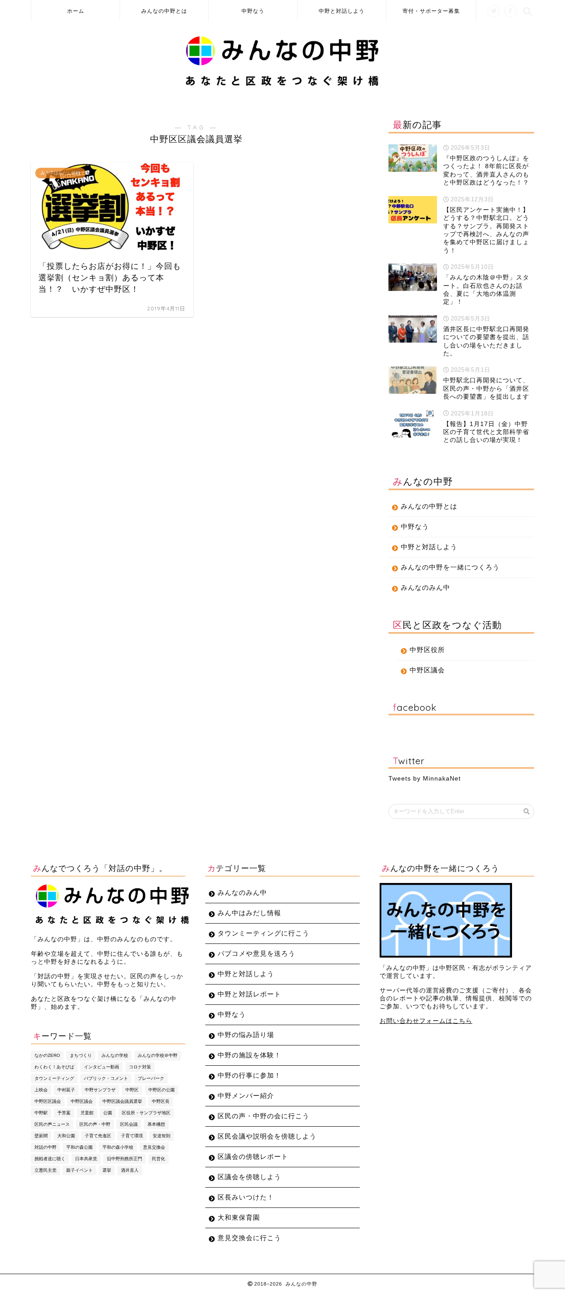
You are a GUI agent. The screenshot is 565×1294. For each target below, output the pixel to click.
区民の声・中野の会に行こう (263, 1116)
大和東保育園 (239, 1217)
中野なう (252, 11)
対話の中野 (45, 1147)
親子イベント (79, 1170)
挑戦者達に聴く (49, 1158)
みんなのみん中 (425, 587)
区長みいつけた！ (246, 1197)
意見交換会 (154, 1147)
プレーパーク (151, 1078)
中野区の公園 (161, 1089)
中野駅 (41, 1112)
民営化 (158, 1158)
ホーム (75, 11)
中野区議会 (427, 670)
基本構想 (156, 1124)
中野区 (132, 1089)
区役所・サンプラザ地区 (146, 1112)
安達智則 (161, 1135)
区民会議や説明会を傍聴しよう (267, 1136)
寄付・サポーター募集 (431, 11)
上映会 (41, 1089)
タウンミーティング (54, 1078)
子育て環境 (132, 1135)
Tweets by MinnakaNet (424, 778)
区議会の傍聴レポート (253, 1156)
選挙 (106, 1170)
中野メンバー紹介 (246, 1095)
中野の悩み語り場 (246, 1034)
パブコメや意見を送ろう (256, 953)
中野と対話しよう (342, 11)
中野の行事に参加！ (249, 1075)
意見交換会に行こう (249, 1237)
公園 (107, 1112)
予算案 (64, 1112)
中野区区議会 (47, 1101)
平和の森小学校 (117, 1147)
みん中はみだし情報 (249, 913)
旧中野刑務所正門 (124, 1158)
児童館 (87, 1112)
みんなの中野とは (164, 11)
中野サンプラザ (100, 1089)
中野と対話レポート (249, 994)
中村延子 (66, 1089)
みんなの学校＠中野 (157, 1055)
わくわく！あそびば (54, 1066)
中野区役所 (427, 649)
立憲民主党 (45, 1170)
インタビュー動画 (101, 1066)
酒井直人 (130, 1170)
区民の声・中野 (94, 1124)
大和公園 (66, 1135)
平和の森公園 (79, 1147)
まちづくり (81, 1055)
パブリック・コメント (106, 1078)
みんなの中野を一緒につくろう (450, 567)
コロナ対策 (140, 1066)
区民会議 (129, 1124)
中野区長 (161, 1101)
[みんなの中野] (282, 85)
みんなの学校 (115, 1055)
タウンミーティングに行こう (263, 933)
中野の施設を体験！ (249, 1055)
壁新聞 (41, 1135)
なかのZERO (47, 1055)
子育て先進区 (98, 1135)
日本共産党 (86, 1158)
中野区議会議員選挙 (122, 1101)
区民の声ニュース (52, 1124)
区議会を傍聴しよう (249, 1177)
